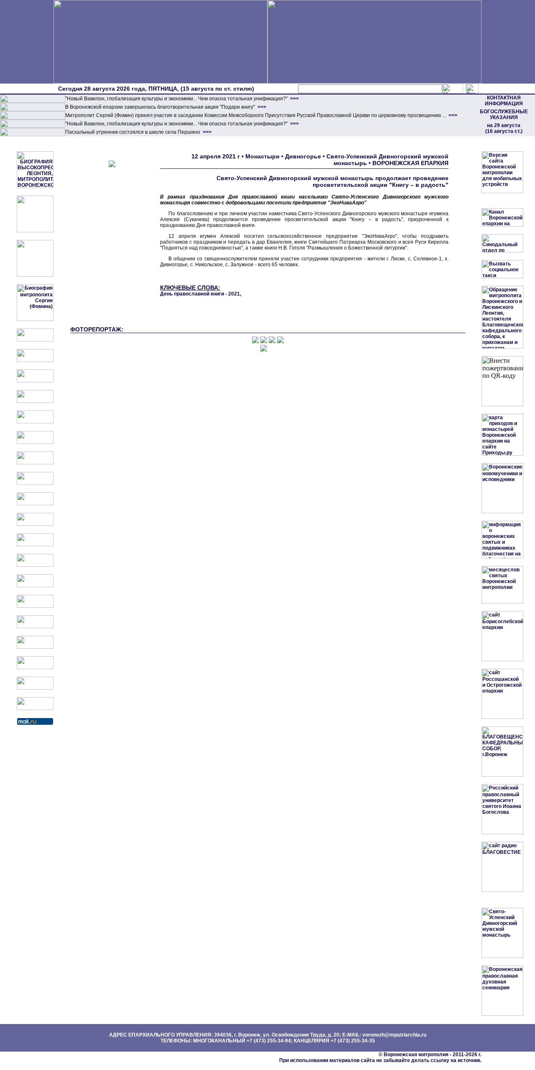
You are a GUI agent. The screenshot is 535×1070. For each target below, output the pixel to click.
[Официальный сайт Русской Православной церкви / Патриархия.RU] (35, 340)
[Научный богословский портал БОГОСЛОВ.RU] (35, 626)
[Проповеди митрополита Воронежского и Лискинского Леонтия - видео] (35, 231)
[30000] (32, 135)
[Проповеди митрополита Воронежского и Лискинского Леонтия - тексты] (35, 275)
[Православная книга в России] (35, 667)
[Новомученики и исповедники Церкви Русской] (35, 381)
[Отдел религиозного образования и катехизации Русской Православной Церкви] (35, 422)
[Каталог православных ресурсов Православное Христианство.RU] (35, 688)
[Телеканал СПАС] (35, 463)
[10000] (32, 101)
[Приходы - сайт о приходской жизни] (35, 545)
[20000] (32, 109)
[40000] (32, 126)
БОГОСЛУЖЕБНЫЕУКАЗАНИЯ (504, 114)
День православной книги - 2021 (200, 294)
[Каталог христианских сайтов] (35, 708)
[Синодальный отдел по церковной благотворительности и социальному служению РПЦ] (35, 401)
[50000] (32, 118)
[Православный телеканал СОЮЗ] (35, 442)
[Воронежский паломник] (35, 524)
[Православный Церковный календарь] (35, 360)
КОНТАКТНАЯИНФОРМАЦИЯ (504, 101)
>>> (294, 99)
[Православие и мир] (35, 585)
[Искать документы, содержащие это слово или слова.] (452, 89)
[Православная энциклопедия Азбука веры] (35, 606)
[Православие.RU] (35, 565)
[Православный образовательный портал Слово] (35, 647)
